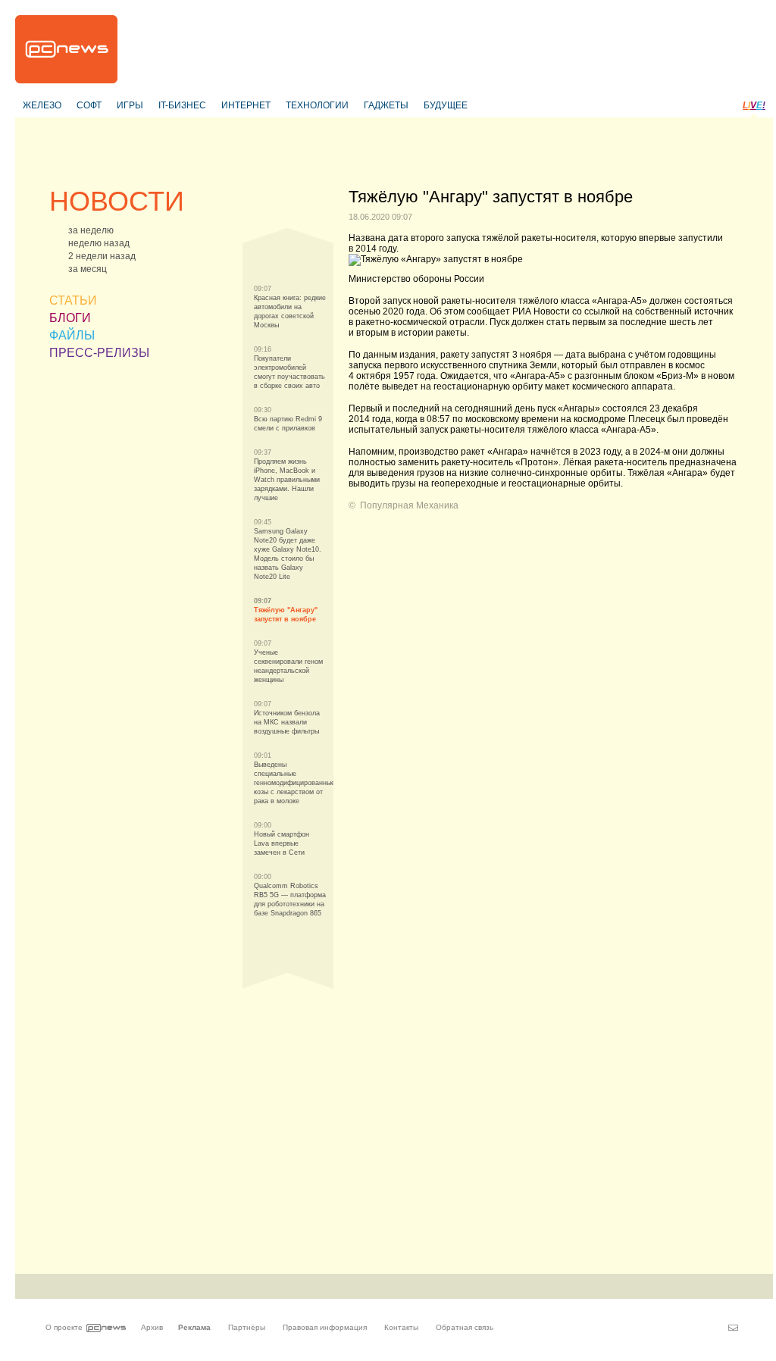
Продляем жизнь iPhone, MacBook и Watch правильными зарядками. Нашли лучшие (287, 480)
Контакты (401, 1327)
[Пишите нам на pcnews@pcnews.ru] (733, 1328)
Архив (152, 1327)
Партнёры (246, 1327)
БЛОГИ (70, 317)
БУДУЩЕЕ (446, 105)
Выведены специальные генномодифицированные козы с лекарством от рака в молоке (294, 783)
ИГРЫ (130, 105)
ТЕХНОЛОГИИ (317, 105)
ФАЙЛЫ (72, 335)
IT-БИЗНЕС (182, 105)
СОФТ (89, 105)
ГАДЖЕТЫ (386, 105)
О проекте (64, 1327)
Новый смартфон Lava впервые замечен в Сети (281, 843)
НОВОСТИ (116, 201)
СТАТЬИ (73, 300)
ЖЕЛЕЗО (42, 105)
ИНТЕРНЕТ (246, 105)
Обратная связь (464, 1327)
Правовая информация (325, 1327)
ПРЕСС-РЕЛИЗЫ (99, 352)
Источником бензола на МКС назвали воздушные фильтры (287, 722)
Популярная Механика (409, 505)
